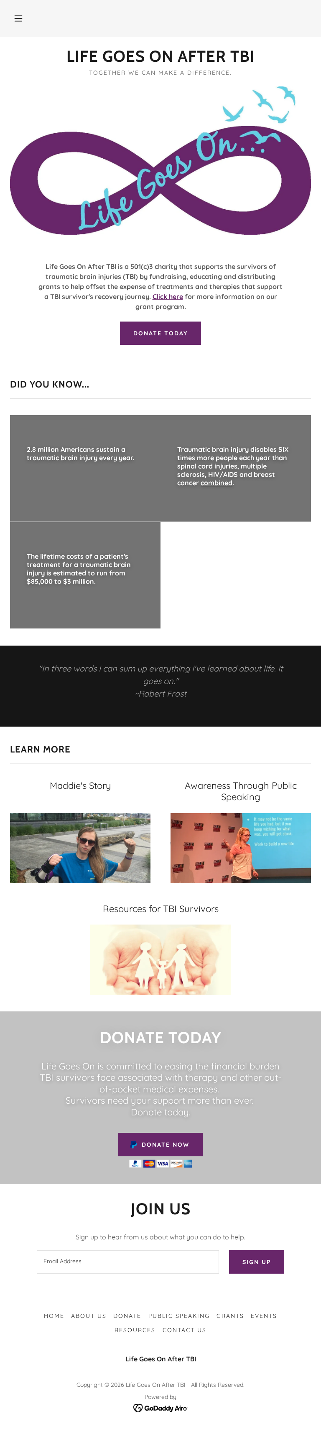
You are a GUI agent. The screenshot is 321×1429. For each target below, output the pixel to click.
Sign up (256, 1262)
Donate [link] (127, 1316)
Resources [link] (135, 1330)
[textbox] (128, 1262)
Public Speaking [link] (179, 1316)
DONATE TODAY (160, 333)
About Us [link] (89, 1316)
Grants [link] (230, 1316)
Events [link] (264, 1316)
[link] (160, 59)
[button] (18, 18)
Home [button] (54, 1316)
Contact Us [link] (184, 1330)
